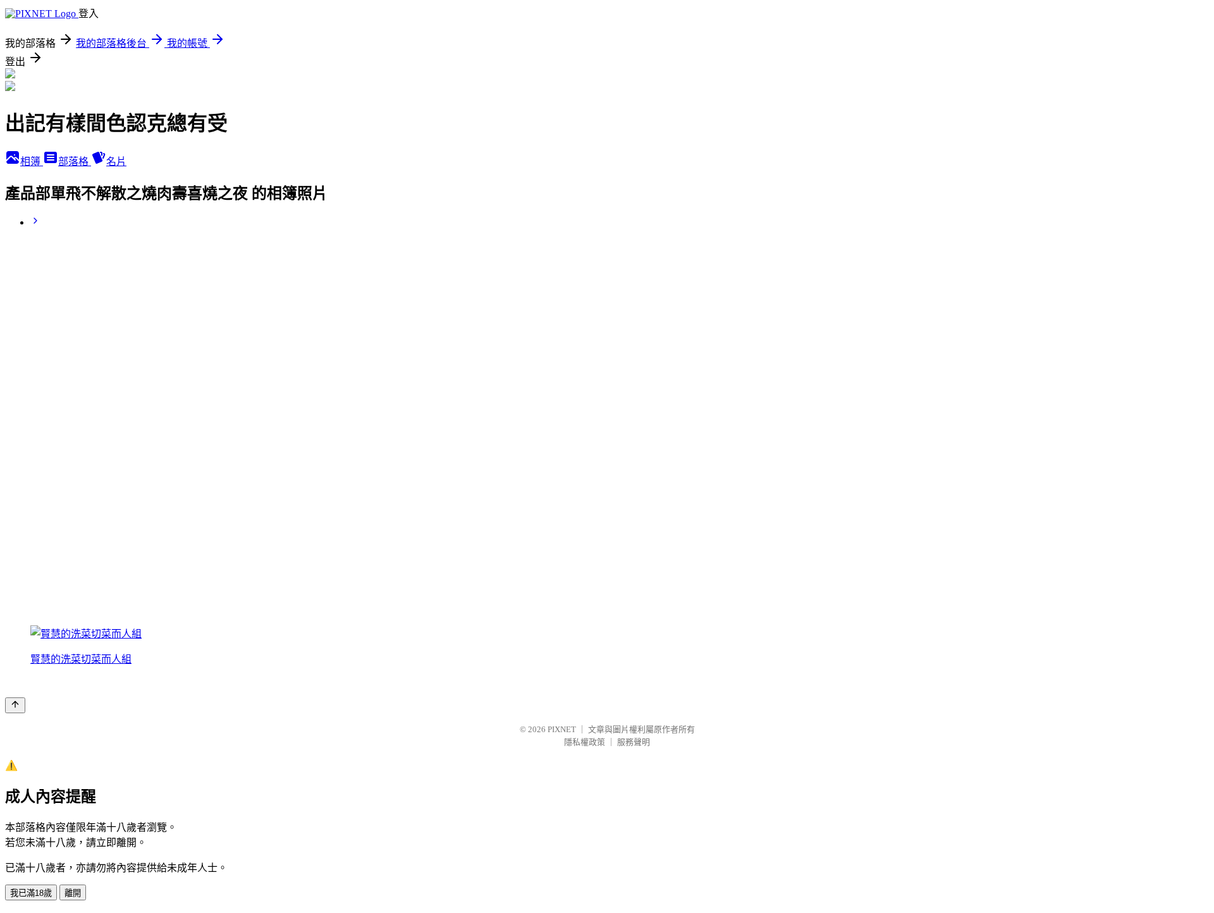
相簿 (31, 161)
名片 (116, 161)
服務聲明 (633, 742)
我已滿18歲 (31, 893)
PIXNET (562, 729)
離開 (72, 893)
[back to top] (15, 705)
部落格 (74, 161)
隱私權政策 (584, 742)
